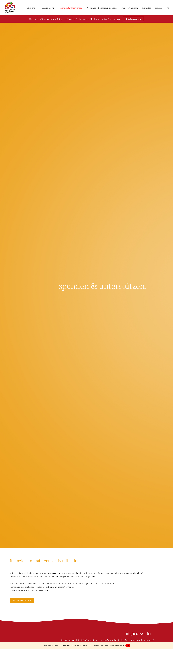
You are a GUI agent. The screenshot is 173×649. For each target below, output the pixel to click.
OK (128, 645)
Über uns (31, 7)
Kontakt (158, 7)
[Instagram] (168, 8)
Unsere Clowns (48, 7)
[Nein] (170, 645)
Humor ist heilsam (129, 7)
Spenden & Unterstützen (71, 7)
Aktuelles (146, 7)
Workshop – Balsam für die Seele (102, 7)
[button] (36, 8)
